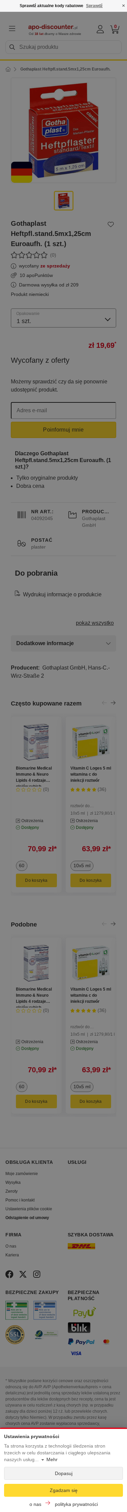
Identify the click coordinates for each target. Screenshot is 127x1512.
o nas (35, 1504)
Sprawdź (94, 5)
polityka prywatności (76, 1504)
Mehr (52, 1459)
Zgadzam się (64, 1490)
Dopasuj (63, 1473)
